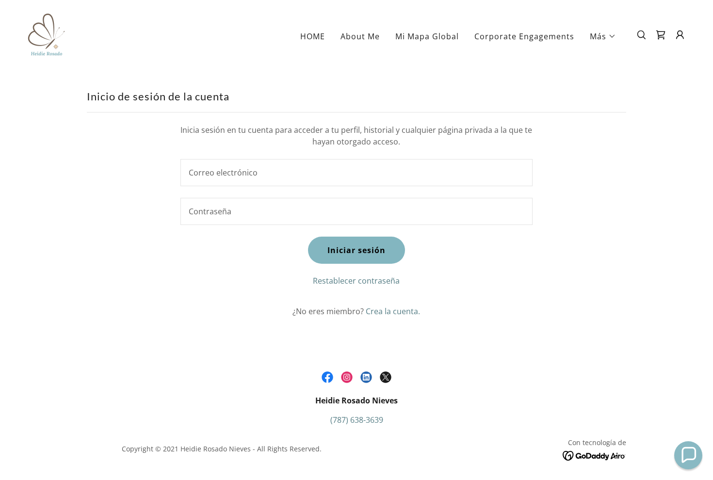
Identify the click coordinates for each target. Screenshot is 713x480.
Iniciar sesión (356, 250)
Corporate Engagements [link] (524, 36)
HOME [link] (312, 36)
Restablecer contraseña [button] (356, 280)
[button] (603, 36)
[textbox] (356, 172)
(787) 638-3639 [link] (356, 420)
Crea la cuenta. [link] (393, 311)
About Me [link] (360, 36)
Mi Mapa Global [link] (427, 36)
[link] (46, 34)
